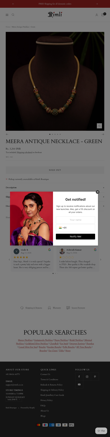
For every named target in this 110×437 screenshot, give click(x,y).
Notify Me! (75, 236)
